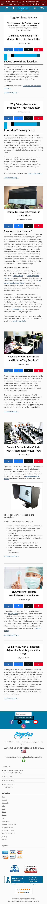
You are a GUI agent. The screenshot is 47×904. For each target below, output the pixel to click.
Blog (3, 818)
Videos (4, 812)
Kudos (3, 809)
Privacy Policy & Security (9, 824)
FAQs (3, 806)
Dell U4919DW (18, 276)
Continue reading (11, 92)
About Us (4, 800)
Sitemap (4, 836)
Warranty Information (8, 833)
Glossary (4, 815)
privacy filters (17, 309)
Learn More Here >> (35, 173)
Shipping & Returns (7, 827)
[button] (40, 8)
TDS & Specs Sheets (8, 830)
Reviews (4, 839)
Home (3, 797)
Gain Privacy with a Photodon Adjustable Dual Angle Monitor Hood (23, 650)
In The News (5, 821)
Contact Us (5, 803)
